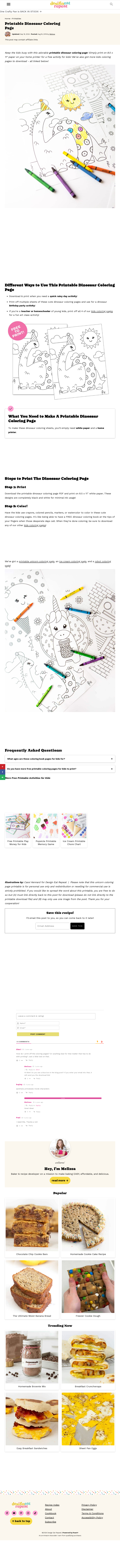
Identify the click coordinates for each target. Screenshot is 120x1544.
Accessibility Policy (92, 1517)
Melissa (27, 1102)
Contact (49, 1517)
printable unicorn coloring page (36, 561)
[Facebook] (7, 1513)
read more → (60, 1180)
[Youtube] (14, 1513)
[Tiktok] (35, 1513)
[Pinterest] (21, 1513)
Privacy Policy (89, 1504)
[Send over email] (2, 777)
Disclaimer (87, 1509)
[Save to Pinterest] (2, 766)
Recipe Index (52, 1504)
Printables (16, 18)
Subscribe (50, 1521)
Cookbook (50, 1513)
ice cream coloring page (72, 561)
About (48, 1509)
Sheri (37, 1070)
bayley (38, 1105)
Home (7, 18)
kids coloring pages (102, 311)
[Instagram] (28, 1513)
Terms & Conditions (93, 1513)
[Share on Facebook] (2, 772)
